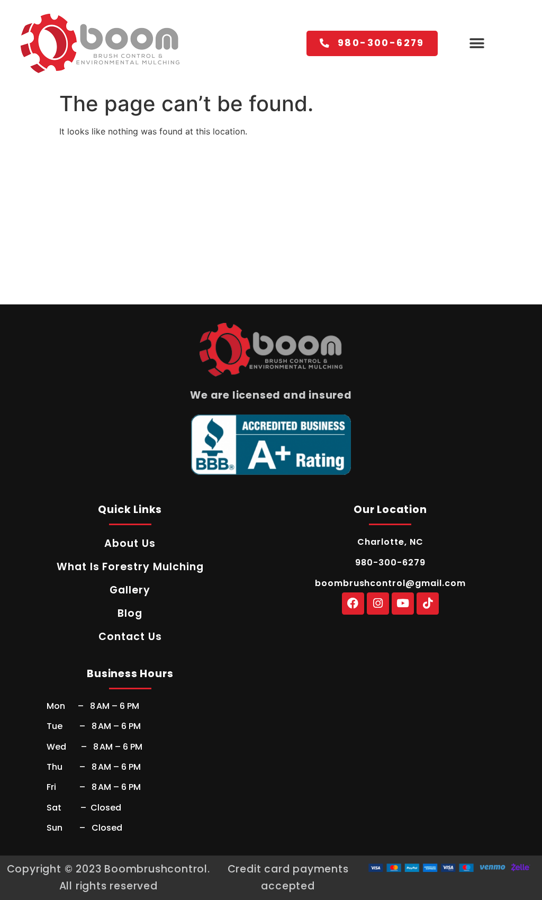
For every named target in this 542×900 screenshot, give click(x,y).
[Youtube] (403, 603)
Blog (130, 613)
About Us (130, 543)
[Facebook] (353, 603)
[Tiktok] (428, 603)
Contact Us (130, 636)
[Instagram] (378, 603)
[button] (477, 43)
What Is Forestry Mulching (130, 567)
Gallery (130, 590)
